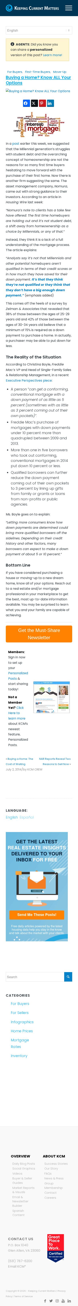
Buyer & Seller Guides (22, 1180)
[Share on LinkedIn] (50, 103)
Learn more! (52, 55)
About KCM (54, 1156)
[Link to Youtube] (63, 1301)
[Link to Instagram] (57, 1301)
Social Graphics (23, 1169)
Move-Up (59, 72)
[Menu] (66, 8)
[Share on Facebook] (26, 103)
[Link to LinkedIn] (69, 1301)
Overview (20, 1156)
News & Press (54, 1178)
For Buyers (14, 72)
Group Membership (53, 1185)
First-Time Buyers (37, 72)
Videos (17, 1174)
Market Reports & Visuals (23, 1190)
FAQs (48, 1174)
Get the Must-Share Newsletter (39, 634)
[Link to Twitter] (51, 1301)
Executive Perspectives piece (29, 380)
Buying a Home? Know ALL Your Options (38, 80)
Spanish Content (18, 1213)
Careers (50, 1198)
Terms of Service (23, 1296)
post (15, 143)
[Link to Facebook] (45, 1301)
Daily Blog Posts (23, 1164)
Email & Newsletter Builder (20, 1201)
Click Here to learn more (16, 713)
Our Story (51, 1169)
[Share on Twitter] (34, 103)
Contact (50, 1193)
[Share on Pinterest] (42, 103)
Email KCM (16, 1266)
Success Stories (56, 1164)
